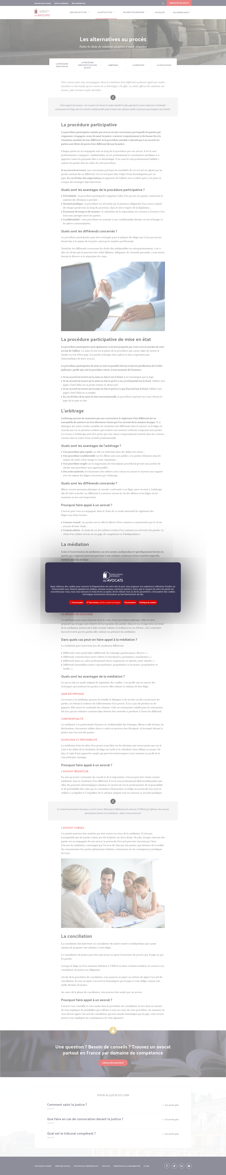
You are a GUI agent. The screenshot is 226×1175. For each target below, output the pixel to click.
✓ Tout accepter (76, 602)
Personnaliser (130, 602)
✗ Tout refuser (103, 602)
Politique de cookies (147, 602)
